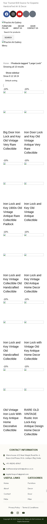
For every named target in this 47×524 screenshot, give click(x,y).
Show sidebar (12, 73)
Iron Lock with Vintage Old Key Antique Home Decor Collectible (33, 350)
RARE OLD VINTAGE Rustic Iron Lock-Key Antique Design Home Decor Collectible (33, 422)
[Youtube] (19, 14)
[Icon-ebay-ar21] (26, 14)
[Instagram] (13, 14)
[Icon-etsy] (32, 14)
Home (6, 63)
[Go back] (5, 50)
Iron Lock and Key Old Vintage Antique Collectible (32, 212)
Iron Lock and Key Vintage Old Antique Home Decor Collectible (32, 283)
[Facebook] (6, 14)
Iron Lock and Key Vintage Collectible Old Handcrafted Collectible (12, 283)
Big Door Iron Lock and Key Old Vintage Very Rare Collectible (11, 140)
